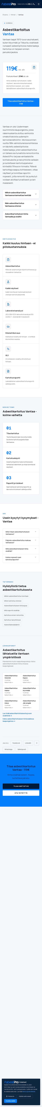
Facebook (16, 743)
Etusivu (5, 15)
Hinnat (13, 15)
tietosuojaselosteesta (29, 1091)
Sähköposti (22, 749)
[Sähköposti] (29, 4)
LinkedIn (28, 743)
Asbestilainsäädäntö (12, 625)
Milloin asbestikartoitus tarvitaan (16, 596)
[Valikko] (39, 4)
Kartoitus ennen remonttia (14, 615)
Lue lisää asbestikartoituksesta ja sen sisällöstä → (17, 714)
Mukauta (11, 1096)
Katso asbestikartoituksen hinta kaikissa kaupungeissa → (18, 720)
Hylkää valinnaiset (25, 1096)
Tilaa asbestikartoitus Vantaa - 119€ (21, 102)
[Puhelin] (34, 4)
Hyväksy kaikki (10, 1101)
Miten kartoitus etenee (12, 601)
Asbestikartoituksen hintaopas (15, 606)
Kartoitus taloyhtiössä (12, 620)
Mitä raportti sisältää (11, 610)
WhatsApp (8, 749)
